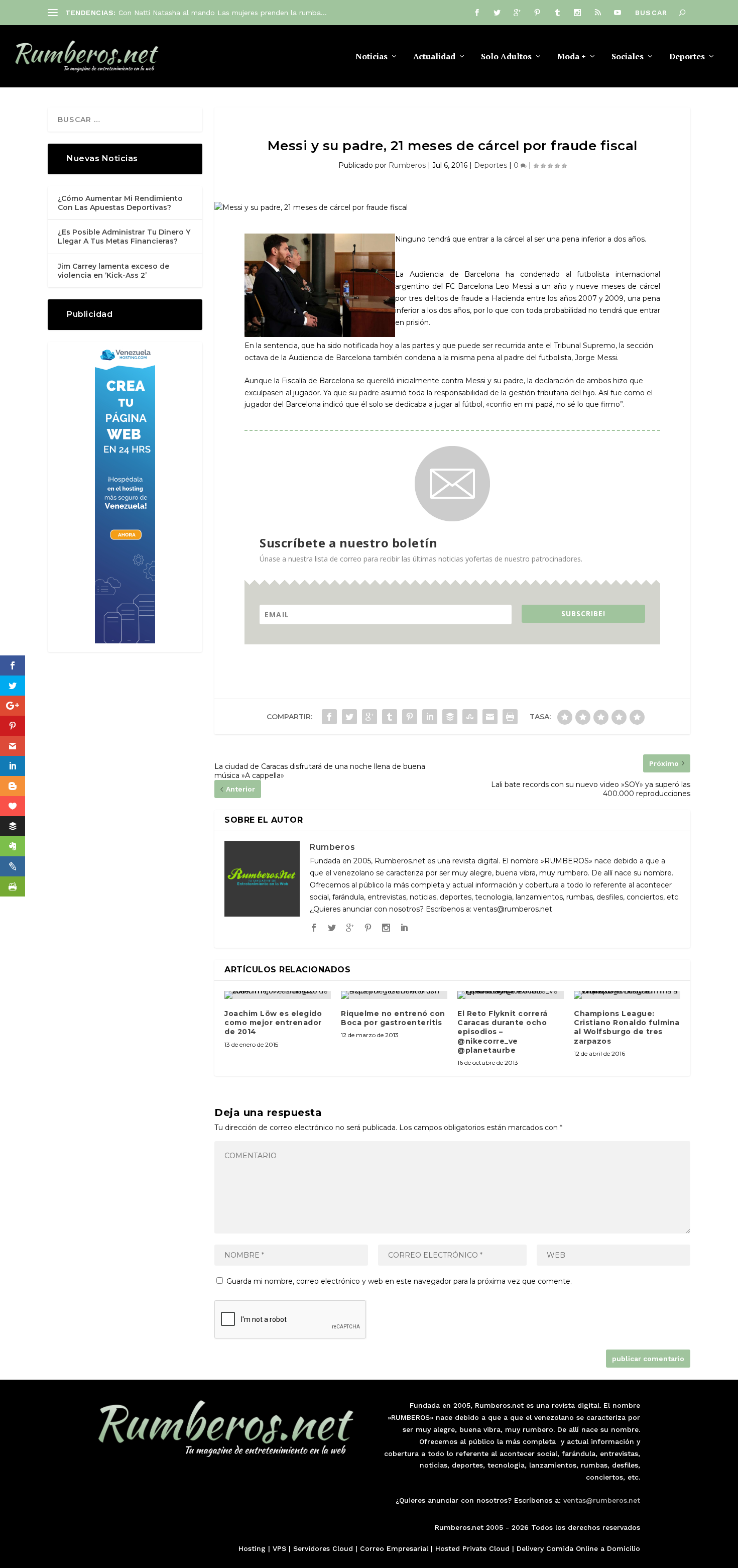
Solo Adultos (506, 57)
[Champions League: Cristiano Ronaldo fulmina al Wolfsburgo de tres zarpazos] (627, 995)
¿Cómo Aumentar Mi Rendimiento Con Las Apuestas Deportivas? (120, 203)
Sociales (627, 57)
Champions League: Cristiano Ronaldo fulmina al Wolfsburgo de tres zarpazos (627, 1027)
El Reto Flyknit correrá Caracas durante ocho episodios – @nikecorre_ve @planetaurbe (502, 1032)
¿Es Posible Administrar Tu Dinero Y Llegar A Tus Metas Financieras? (124, 237)
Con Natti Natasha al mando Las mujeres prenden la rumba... (222, 13)
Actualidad (434, 57)
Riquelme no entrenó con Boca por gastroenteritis (393, 1018)
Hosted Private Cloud (472, 1548)
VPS (279, 1548)
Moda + (571, 57)
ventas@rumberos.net (601, 1500)
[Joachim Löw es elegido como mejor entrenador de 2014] (277, 995)
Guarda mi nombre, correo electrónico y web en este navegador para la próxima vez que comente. (399, 1281)
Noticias (371, 57)
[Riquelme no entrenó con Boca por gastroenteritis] (394, 995)
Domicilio (623, 1548)
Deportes (687, 57)
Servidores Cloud (323, 1548)
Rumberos (407, 165)
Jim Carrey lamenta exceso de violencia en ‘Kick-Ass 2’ (113, 271)
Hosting (252, 1548)
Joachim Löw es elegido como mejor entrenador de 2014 (273, 1022)
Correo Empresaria (393, 1548)
